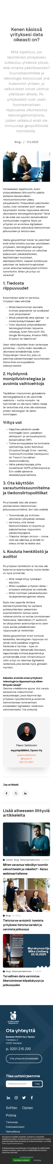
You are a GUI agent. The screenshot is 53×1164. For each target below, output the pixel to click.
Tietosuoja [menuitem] (12, 1122)
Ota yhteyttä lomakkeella (24, 1058)
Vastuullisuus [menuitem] (13, 1131)
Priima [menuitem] (11, 1115)
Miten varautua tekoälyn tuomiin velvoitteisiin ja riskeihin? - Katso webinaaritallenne (25, 869)
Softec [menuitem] (11, 1108)
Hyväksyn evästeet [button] (21, 1160)
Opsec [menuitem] (27, 1108)
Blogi (18, 142)
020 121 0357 (26, 762)
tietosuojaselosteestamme (12, 1143)
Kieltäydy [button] (37, 1160)
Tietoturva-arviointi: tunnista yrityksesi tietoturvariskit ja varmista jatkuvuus (23, 925)
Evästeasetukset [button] (26, 1157)
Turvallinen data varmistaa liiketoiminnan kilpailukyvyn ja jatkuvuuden (23, 981)
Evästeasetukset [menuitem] (15, 1127)
